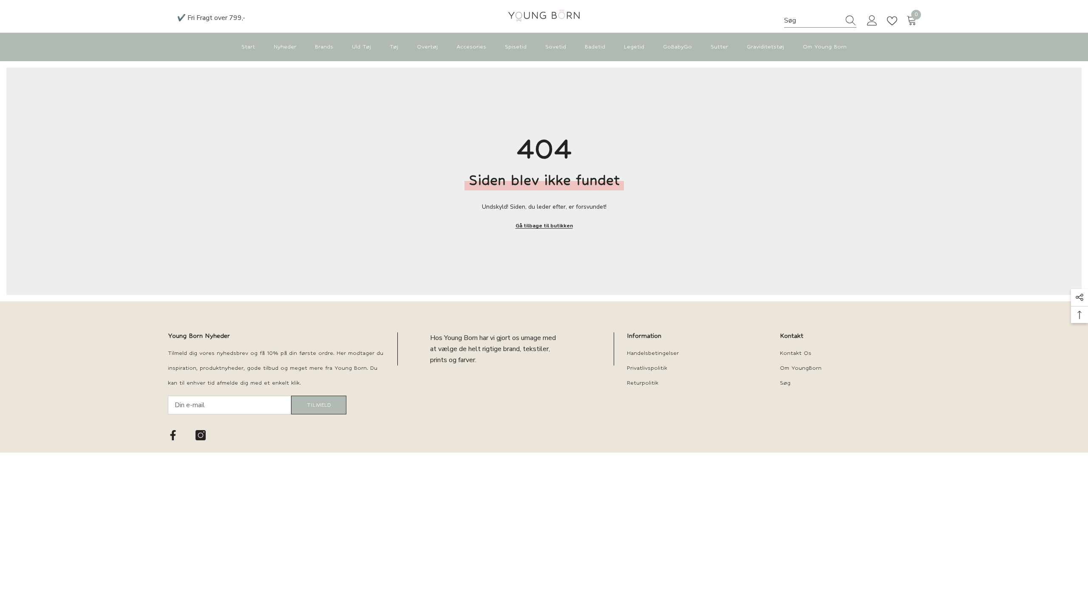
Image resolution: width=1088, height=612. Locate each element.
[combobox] (812, 20)
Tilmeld (319, 405)
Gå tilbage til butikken (544, 225)
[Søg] (820, 21)
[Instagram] (200, 435)
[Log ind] (872, 21)
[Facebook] (173, 435)
